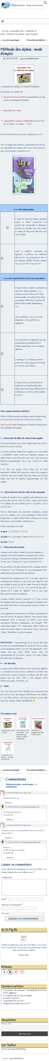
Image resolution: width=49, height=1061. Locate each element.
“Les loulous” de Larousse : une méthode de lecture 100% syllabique (23, 728)
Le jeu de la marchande (9, 40)
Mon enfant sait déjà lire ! (37, 40)
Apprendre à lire (17, 31)
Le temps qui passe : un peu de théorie (7, 757)
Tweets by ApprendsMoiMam (13, 1049)
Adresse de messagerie (12, 905)
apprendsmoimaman (31, 58)
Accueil (5, 31)
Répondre (9, 803)
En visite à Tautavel (11, 998)
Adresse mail (6, 1024)
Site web (5, 913)
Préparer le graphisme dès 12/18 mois (37, 732)
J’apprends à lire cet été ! (8, 731)
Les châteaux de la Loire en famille (17, 995)
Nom (4, 899)
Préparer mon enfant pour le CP (16, 1003)
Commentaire (6, 877)
